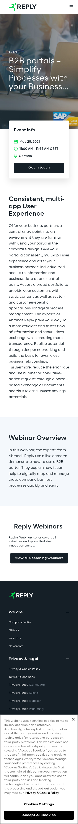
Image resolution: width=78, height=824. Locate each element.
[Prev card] (10, 370)
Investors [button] (15, 638)
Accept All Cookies (39, 815)
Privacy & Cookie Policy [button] (24, 669)
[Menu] (71, 7)
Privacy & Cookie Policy (42, 793)
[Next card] (67, 370)
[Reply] (23, 7)
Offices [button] (14, 630)
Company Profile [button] (20, 622)
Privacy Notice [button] (27, 685)
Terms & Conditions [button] (22, 677)
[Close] (73, 719)
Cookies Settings (39, 804)
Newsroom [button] (16, 646)
